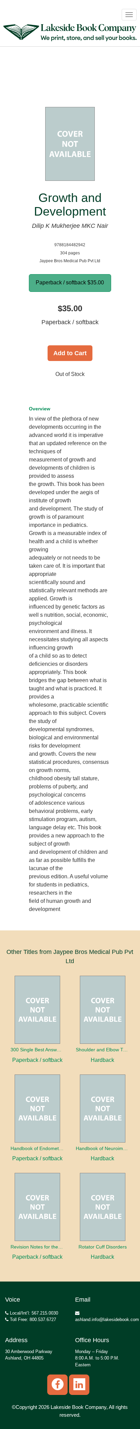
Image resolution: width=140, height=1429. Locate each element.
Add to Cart (70, 353)
